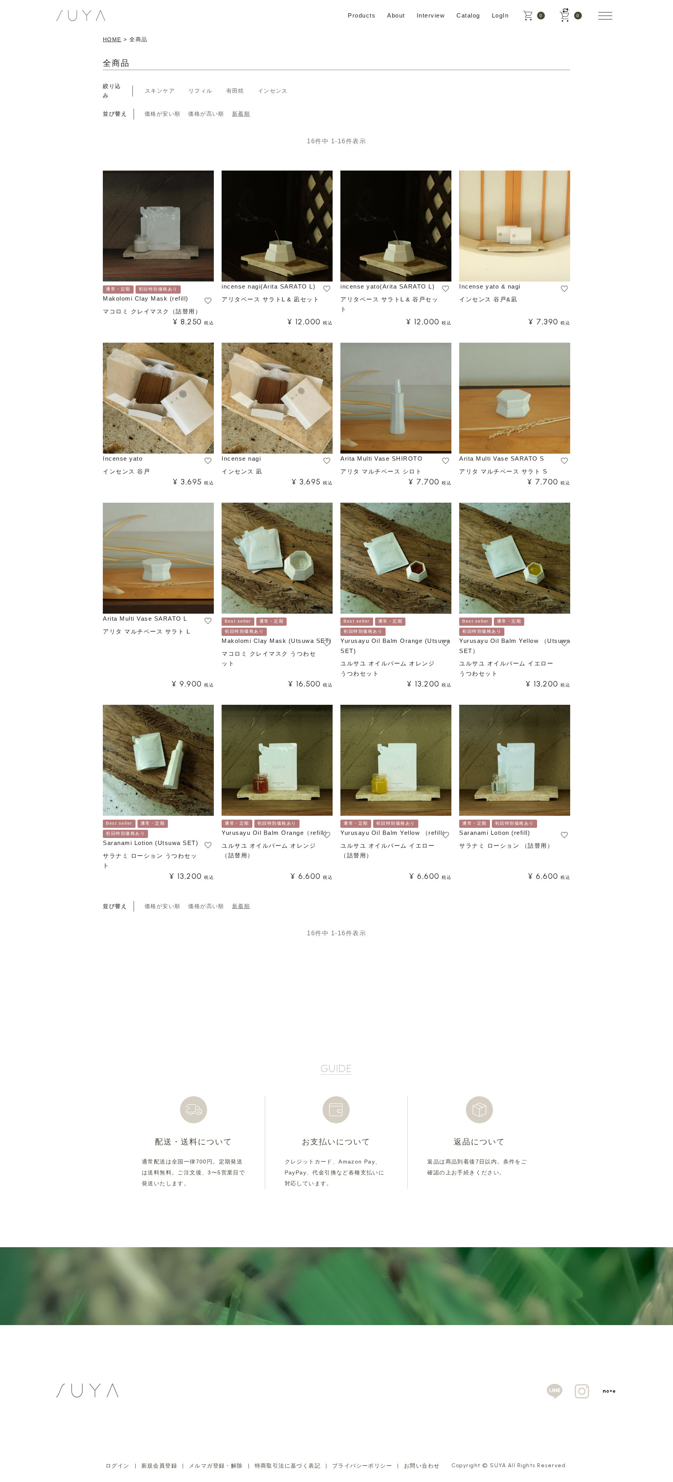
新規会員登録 (159, 1466)
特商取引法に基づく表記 (288, 1466)
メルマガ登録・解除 (216, 1466)
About (396, 15)
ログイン (118, 1466)
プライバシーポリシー (362, 1466)
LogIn (500, 15)
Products (361, 15)
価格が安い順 (162, 114)
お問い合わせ (422, 1466)
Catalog (468, 15)
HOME (112, 39)
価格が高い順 (206, 114)
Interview (431, 15)
